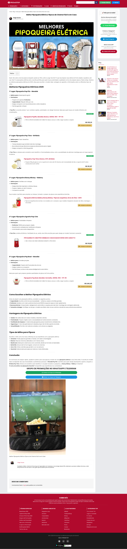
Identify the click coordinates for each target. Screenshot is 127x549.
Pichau (66, 516)
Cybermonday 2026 (24, 513)
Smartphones (90, 518)
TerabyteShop (68, 513)
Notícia (108, 87)
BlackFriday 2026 (23, 511)
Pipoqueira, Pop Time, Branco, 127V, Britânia (39, 159)
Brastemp (67, 529)
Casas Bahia (45, 516)
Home (10, 11)
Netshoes (44, 522)
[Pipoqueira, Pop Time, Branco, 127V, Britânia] (16, 164)
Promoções (13, 6)
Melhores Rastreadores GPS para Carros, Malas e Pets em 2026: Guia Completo (112, 93)
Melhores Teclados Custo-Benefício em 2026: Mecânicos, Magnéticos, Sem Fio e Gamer (113, 115)
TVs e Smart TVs (91, 511)
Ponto (65, 524)
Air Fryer (89, 524)
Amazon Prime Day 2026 (25, 516)
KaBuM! (66, 511)
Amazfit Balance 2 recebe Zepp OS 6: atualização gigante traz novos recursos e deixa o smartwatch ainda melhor (112, 70)
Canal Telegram (109, 39)
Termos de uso (23, 529)
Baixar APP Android (109, 51)
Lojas (47, 6)
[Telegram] (59, 541)
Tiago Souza (17, 18)
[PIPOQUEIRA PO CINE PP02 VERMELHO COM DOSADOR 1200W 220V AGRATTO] (16, 243)
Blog (70, 6)
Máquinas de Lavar (92, 527)
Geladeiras (89, 522)
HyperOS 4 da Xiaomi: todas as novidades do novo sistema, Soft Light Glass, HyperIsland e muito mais (113, 82)
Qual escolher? (113, 97)
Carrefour (66, 520)
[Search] (96, 2)
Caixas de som (91, 520)
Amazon (44, 513)
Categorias (24, 6)
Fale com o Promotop (25, 522)
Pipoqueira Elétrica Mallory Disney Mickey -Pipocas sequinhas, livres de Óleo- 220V (53, 198)
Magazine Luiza (46, 511)
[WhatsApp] (63, 541)
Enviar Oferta (106, 2)
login (24, 485)
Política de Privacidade (25, 520)
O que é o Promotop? (25, 524)
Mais (76, 6)
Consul (66, 527)
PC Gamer (89, 516)
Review (108, 75)
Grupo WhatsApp (110, 25)
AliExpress (66, 518)
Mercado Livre (45, 524)
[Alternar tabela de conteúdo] (16, 73)
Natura (43, 520)
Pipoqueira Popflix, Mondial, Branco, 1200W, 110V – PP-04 (43, 117)
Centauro (66, 522)
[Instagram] (67, 541)
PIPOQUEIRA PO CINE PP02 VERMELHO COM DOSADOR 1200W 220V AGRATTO (49, 238)
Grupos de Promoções (59, 6)
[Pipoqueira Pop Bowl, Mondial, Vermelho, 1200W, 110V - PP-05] (16, 281)
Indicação (18, 11)
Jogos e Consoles (91, 513)
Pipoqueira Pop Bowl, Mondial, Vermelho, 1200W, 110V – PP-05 (45, 278)
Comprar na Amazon (85, 125)
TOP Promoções (37, 6)
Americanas (45, 518)
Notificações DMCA (24, 527)
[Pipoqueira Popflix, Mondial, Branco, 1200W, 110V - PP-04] (16, 122)
